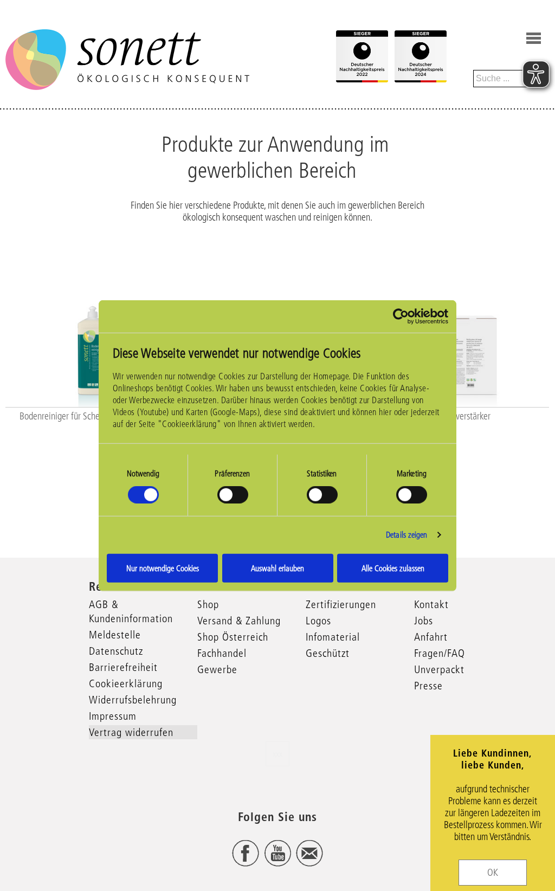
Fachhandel (222, 653)
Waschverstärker (462, 416)
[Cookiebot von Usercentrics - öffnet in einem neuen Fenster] (400, 316)
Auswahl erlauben (277, 568)
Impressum (113, 715)
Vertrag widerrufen (131, 732)
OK (492, 873)
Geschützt (328, 653)
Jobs (423, 620)
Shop (208, 604)
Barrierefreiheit (123, 667)
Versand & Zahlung (239, 620)
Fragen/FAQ (439, 653)
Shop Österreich (232, 636)
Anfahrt (431, 636)
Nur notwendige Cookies (162, 568)
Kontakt (431, 604)
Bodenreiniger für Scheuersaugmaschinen (92, 416)
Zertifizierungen (341, 604)
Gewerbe (217, 669)
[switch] (232, 494)
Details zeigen (406, 535)
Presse (428, 685)
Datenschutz (116, 650)
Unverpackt (439, 669)
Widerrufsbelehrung (133, 699)
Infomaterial (333, 636)
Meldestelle (115, 634)
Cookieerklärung (126, 683)
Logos (318, 620)
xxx (277, 753)
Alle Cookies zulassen (393, 568)
